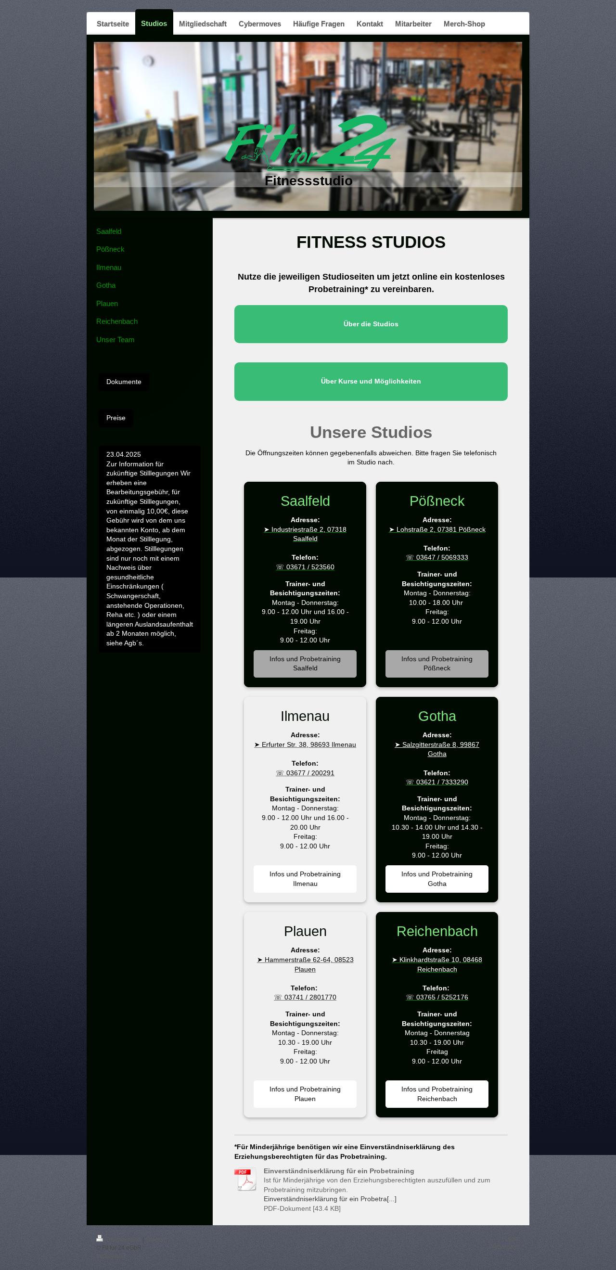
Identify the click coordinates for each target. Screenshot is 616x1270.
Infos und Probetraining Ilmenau (305, 878)
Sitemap (156, 1239)
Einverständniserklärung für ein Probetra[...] (330, 1199)
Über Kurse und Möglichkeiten (371, 381)
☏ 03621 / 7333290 (437, 782)
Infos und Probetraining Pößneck (437, 663)
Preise (116, 418)
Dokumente (123, 381)
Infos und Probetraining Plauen (305, 1094)
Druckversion (123, 1239)
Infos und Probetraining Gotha (437, 878)
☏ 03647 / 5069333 (437, 557)
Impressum (110, 1256)
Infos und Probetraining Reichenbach (437, 1094)
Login (512, 1238)
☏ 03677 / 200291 (305, 773)
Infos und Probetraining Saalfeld (305, 663)
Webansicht (504, 1247)
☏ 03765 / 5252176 (437, 997)
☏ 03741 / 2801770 (305, 997)
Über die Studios (371, 324)
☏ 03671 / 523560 (305, 567)
